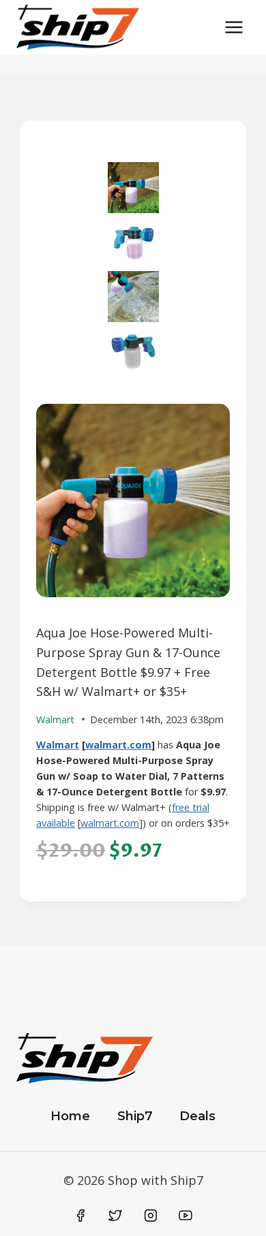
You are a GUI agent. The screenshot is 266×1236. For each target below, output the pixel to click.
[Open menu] (234, 27)
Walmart (57, 744)
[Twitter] (115, 1215)
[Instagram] (150, 1215)
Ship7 (135, 1116)
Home (70, 1116)
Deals (197, 1116)
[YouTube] (185, 1215)
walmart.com (118, 744)
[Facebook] (80, 1215)
